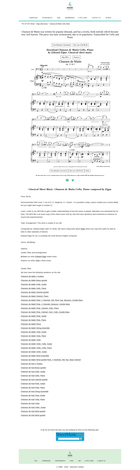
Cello (37, 261)
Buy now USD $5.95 (80, 45)
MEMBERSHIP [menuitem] (70, 18)
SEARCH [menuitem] (108, 18)
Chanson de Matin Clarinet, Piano (34, 296)
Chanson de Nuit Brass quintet (33, 368)
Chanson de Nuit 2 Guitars (32, 364)
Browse (24, 257)
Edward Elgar (40, 257)
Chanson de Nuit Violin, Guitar (33, 407)
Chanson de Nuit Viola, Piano (33, 399)
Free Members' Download (61, 45)
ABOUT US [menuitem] (102, 461)
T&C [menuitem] (79, 461)
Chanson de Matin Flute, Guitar (33, 316)
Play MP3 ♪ (65, 57)
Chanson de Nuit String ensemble (34, 392)
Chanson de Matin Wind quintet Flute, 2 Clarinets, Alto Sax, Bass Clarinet (51, 360)
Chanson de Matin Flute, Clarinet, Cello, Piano (40, 308)
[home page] (70, 6)
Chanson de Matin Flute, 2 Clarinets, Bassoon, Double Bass (45, 304)
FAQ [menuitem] (35, 461)
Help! (87, 170)
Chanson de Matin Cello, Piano (33, 288)
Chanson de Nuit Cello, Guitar (33, 372)
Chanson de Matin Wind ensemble (35, 356)
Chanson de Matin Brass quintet (34, 280)
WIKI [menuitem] (58, 18)
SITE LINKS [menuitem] (83, 18)
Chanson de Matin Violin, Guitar (34, 352)
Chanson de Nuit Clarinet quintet (34, 380)
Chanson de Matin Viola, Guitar (33, 332)
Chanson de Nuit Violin (30, 403)
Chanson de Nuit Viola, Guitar (33, 395)
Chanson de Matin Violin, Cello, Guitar (36, 344)
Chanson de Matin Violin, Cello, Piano (36, 348)
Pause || (76, 57)
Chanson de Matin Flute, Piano (33, 320)
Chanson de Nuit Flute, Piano (33, 388)
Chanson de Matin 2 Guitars (32, 276)
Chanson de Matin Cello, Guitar (34, 284)
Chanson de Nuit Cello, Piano (33, 376)
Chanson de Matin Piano (31, 324)
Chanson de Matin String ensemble (35, 328)
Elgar (108, 189)
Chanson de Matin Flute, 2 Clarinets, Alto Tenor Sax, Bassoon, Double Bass (52, 300)
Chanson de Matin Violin (31, 340)
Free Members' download (59, 170)
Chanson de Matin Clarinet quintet (35, 292)
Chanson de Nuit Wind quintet (33, 411)
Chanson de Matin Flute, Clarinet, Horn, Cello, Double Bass (45, 312)
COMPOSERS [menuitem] (33, 18)
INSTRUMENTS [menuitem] (47, 18)
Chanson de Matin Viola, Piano (33, 336)
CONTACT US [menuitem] (96, 18)
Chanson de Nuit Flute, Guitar (33, 384)
